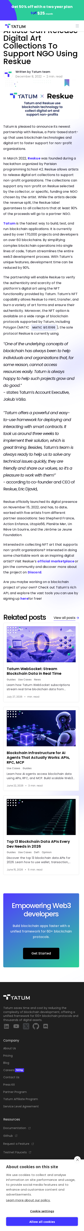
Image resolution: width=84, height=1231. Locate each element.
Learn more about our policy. (28, 1200)
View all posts (64, 617)
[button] (77, 25)
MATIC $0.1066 (43, 327)
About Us (9, 1048)
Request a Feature (16, 1144)
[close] (77, 1159)
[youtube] (16, 1026)
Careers (13, 1070)
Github (8, 1136)
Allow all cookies (42, 1222)
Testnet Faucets (15, 1152)
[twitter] (26, 1026)
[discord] (45, 1026)
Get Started (41, 953)
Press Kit (9, 1085)
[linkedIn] (6, 1026)
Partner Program (15, 1092)
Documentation (14, 1128)
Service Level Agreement (21, 1106)
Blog (6, 1063)
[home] (14, 26)
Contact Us (11, 1077)
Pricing (8, 1056)
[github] (36, 1026)
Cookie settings (42, 1211)
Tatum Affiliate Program (20, 1099)
